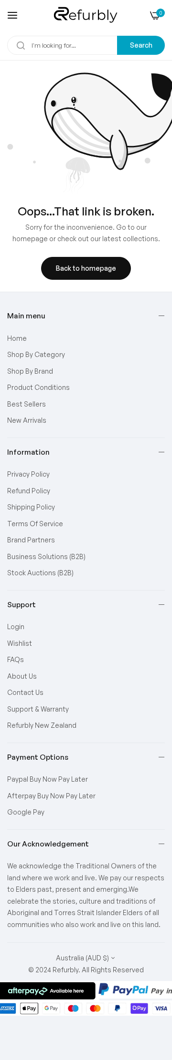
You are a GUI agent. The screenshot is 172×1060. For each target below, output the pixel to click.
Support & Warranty (38, 709)
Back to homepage (86, 268)
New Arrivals (26, 420)
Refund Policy (28, 491)
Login (15, 626)
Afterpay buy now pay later (51, 796)
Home (17, 338)
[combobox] (86, 45)
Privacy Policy (28, 474)
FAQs (15, 659)
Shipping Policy (31, 507)
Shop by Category (36, 354)
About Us (22, 676)
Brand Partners (31, 540)
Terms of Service (35, 524)
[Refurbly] (86, 15)
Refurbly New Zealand (41, 725)
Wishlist (19, 643)
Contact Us (25, 692)
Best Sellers (26, 404)
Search (141, 45)
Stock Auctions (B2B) (40, 573)
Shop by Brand (30, 371)
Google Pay (25, 812)
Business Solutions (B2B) (46, 556)
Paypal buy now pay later (47, 779)
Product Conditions (38, 387)
